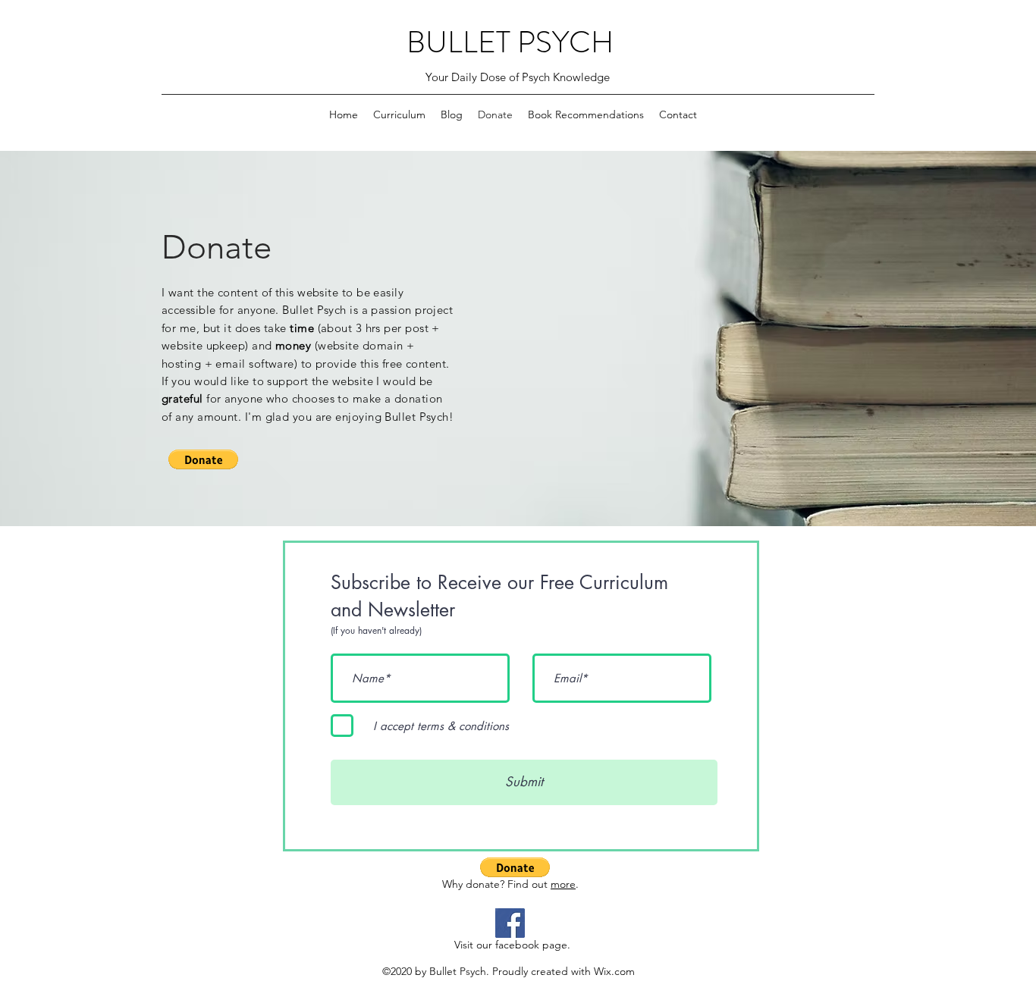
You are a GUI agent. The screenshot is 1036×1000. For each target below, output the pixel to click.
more (563, 884)
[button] (203, 459)
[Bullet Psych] (510, 923)
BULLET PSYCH (510, 42)
